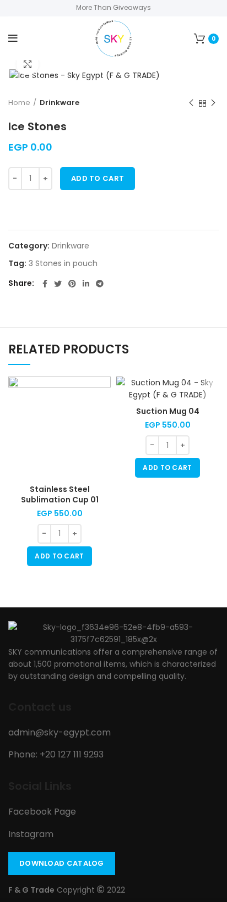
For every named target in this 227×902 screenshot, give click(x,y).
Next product (213, 103)
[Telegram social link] (100, 283)
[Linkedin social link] (86, 283)
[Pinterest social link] (72, 283)
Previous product (191, 103)
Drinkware (59, 102)
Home (19, 102)
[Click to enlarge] (28, 64)
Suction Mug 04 (167, 411)
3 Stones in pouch (63, 263)
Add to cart (97, 178)
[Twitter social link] (58, 283)
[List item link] (113, 733)
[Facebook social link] (45, 283)
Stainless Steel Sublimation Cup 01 (60, 495)
